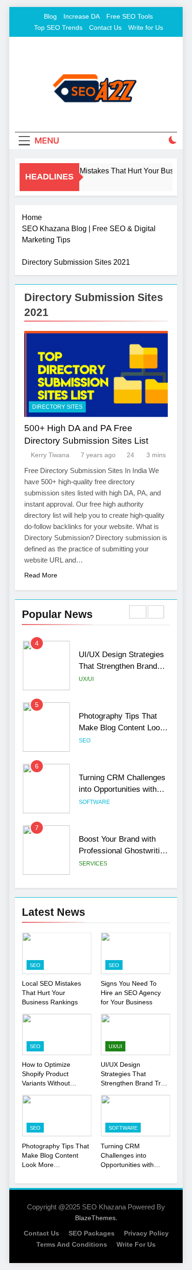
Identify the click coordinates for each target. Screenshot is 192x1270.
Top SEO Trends (58, 27)
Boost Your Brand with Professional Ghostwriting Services (123, 850)
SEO (84, 740)
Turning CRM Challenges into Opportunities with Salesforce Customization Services (135, 1164)
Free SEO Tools (129, 16)
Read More (40, 575)
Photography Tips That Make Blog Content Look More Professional (121, 727)
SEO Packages (92, 1233)
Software (94, 802)
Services (93, 863)
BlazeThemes (95, 1218)
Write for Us (145, 27)
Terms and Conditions (71, 1244)
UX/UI (86, 679)
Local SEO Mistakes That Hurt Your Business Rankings (51, 993)
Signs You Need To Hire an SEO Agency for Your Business (131, 993)
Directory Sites (57, 407)
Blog (50, 16)
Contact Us (105, 27)
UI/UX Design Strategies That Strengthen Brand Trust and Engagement (121, 666)
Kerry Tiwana (50, 455)
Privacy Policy (146, 1233)
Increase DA (81, 16)
